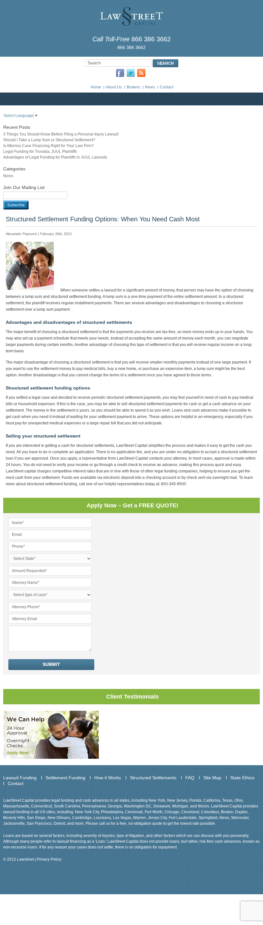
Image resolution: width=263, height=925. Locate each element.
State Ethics (242, 777)
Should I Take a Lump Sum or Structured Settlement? (49, 140)
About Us (114, 87)
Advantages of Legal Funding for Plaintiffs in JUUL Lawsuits (55, 157)
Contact (166, 87)
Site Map (212, 777)
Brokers (133, 87)
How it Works (107, 777)
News (150, 87)
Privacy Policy (49, 859)
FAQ (189, 777)
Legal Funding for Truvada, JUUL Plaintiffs (40, 151)
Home (95, 87)
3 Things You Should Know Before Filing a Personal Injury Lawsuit (60, 134)
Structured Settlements (153, 777)
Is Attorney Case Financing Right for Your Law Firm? (48, 145)
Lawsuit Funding (20, 777)
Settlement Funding (65, 777)
